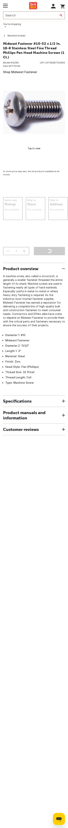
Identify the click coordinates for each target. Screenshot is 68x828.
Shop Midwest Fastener (20, 72)
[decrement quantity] (8, 251)
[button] (53, 6)
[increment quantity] (24, 251)
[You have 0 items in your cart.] (62, 6)
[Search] (61, 15)
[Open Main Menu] (5, 6)
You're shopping (12, 24)
